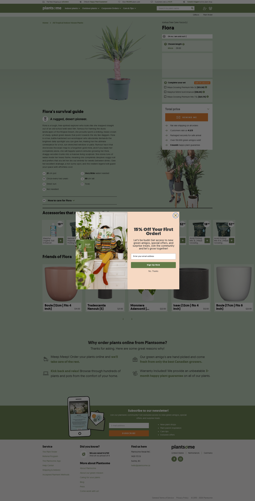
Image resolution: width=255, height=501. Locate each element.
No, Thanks (153, 271)
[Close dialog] (175, 215)
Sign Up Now (153, 265)
